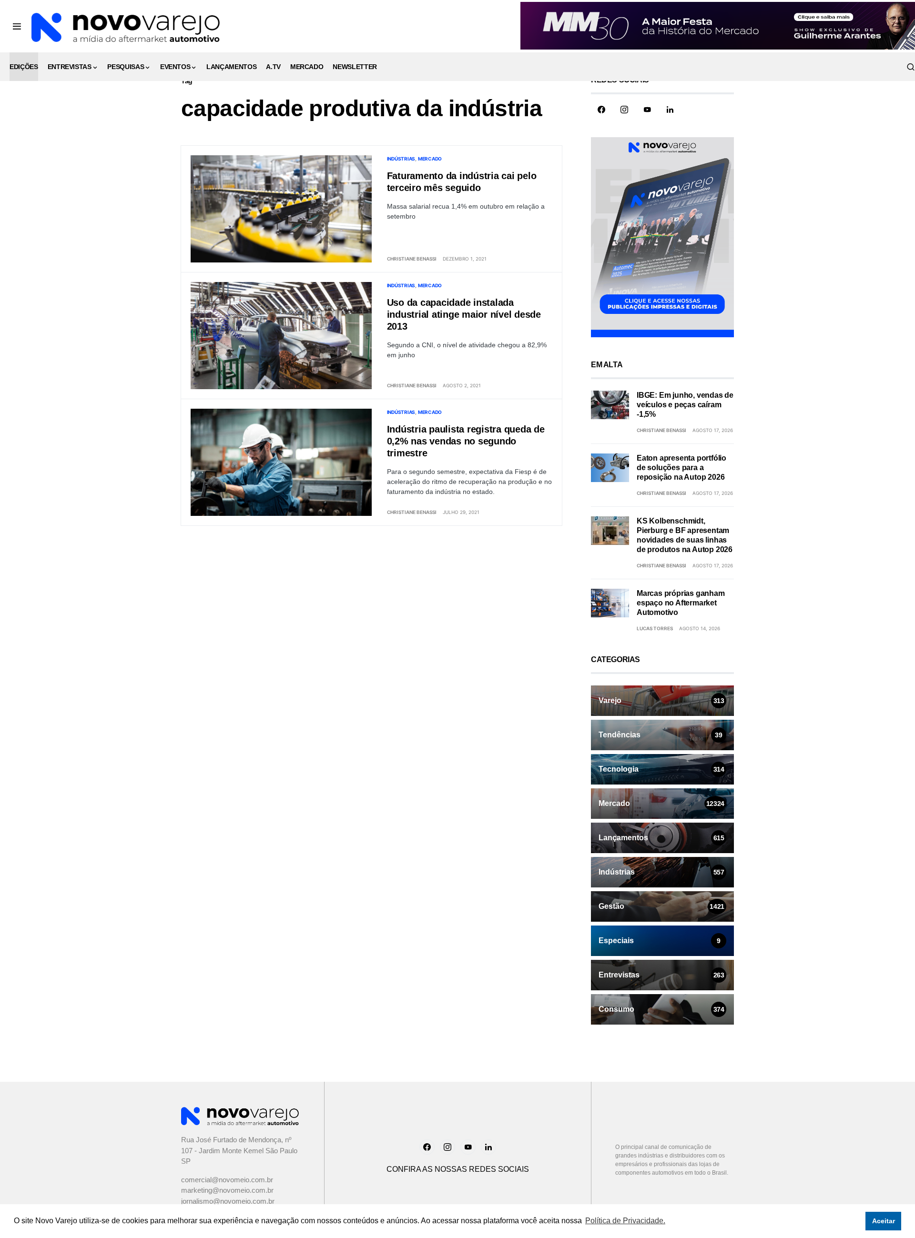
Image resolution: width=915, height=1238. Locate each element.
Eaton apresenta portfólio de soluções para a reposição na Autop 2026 (681, 467)
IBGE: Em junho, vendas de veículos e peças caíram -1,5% (685, 404)
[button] (17, 26)
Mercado (430, 158)
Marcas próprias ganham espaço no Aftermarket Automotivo (681, 602)
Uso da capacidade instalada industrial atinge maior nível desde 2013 (464, 314)
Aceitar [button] (883, 1221)
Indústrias (401, 158)
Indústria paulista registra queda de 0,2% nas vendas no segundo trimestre (466, 441)
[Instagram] (624, 109)
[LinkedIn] (670, 109)
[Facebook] (601, 109)
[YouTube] (647, 109)
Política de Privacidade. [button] (625, 1221)
